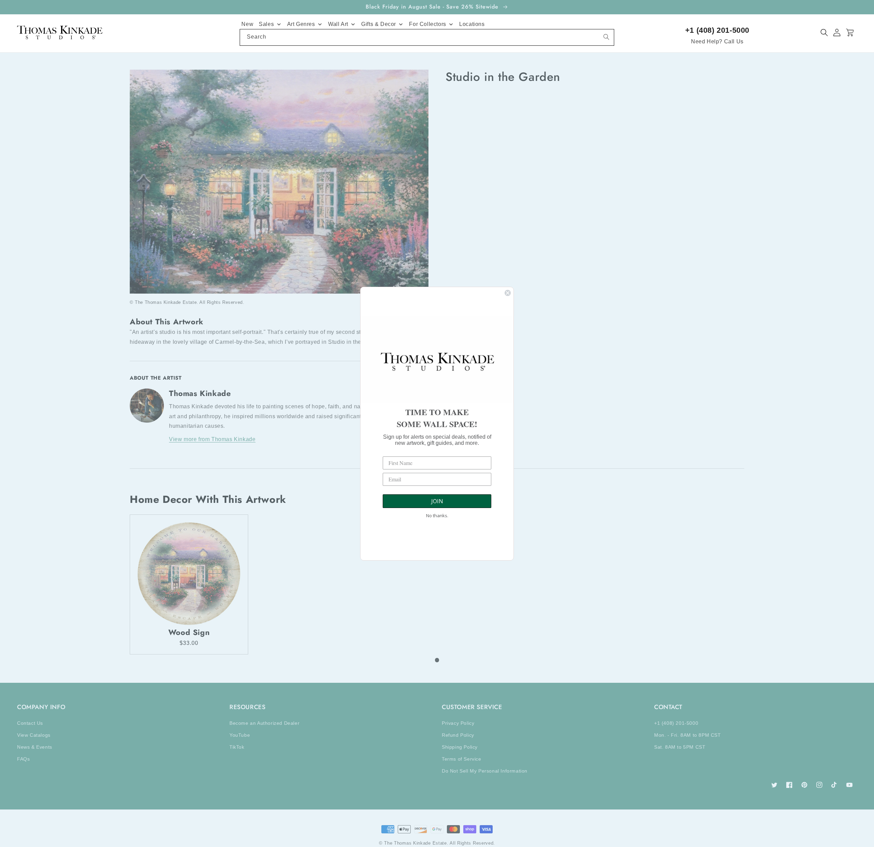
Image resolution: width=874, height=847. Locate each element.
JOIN (437, 501)
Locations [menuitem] (471, 24)
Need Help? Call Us (717, 41)
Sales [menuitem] (266, 24)
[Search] (606, 36)
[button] (824, 33)
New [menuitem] (247, 24)
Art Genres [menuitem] (301, 24)
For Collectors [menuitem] (427, 24)
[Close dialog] (507, 293)
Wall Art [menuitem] (338, 24)
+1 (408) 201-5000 (717, 30)
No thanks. (437, 515)
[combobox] (427, 37)
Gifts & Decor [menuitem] (378, 24)
